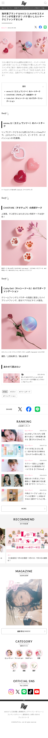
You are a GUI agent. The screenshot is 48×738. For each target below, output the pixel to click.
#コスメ (13, 392)
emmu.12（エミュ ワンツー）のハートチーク (23, 91)
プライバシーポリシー (34, 712)
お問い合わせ (35, 715)
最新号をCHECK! (24, 631)
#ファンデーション (9, 396)
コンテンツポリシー (14, 715)
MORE (23, 509)
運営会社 (26, 715)
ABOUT (7, 712)
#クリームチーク (24, 392)
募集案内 (22, 712)
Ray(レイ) (4, 8)
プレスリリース (23, 717)
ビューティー (10, 8)
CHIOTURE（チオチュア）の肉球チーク (21, 95)
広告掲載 (14, 712)
